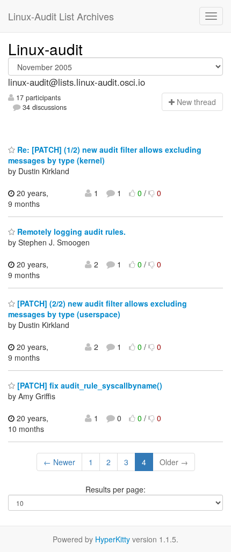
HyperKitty (112, 539)
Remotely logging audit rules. (70, 231)
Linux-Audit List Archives (61, 16)
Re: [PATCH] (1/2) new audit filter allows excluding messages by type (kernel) (104, 155)
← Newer (59, 462)
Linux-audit (45, 48)
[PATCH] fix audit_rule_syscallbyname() (88, 385)
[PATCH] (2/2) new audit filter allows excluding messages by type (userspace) (97, 308)
